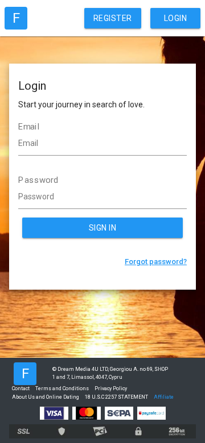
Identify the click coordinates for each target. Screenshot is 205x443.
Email (29, 127)
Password (38, 180)
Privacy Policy (111, 388)
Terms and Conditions (62, 388)
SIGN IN (103, 227)
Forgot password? (156, 261)
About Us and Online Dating (45, 397)
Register (112, 18)
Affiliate (164, 397)
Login (175, 18)
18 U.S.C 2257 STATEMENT (116, 397)
